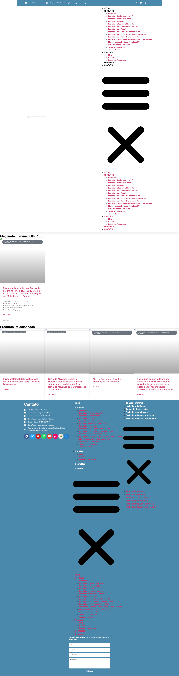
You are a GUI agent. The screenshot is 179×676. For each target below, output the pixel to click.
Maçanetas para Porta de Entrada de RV (123, 42)
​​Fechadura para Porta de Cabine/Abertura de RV (127, 34)
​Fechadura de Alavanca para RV (120, 16)
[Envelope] (49, 436)
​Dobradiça (112, 14)
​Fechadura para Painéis (117, 29)
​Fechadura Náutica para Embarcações (123, 27)
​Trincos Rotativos (115, 50)
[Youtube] (38, 436)
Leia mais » (6, 389)
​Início (107, 8)
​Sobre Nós (109, 63)
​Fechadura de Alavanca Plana (119, 19)
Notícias (108, 52)
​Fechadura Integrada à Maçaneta (121, 24)
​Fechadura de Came (116, 21)
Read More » (7, 315)
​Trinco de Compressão (117, 47)
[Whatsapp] (43, 436)
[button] (136, 2)
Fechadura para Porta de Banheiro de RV (124, 32)
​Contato (108, 65)
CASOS (111, 58)
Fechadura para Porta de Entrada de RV (123, 37)
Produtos (109, 11)
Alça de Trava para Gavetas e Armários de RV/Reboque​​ (108, 380)
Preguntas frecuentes (117, 60)
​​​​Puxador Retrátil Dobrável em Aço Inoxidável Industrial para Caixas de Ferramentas (21, 381)
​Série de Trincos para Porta (119, 45)
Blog (110, 55)
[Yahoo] (55, 436)
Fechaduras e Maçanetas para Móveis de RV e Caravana (130, 39)
